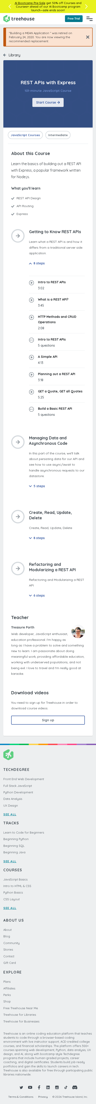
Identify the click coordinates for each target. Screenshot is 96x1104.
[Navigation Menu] (89, 18)
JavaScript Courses (25, 135)
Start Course (46, 102)
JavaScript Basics (15, 879)
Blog (6, 936)
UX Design (10, 805)
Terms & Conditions (20, 1096)
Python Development (18, 792)
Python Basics (13, 892)
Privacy (43, 1096)
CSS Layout (11, 899)
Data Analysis (12, 799)
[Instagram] (57, 1087)
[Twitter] (21, 1087)
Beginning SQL (14, 845)
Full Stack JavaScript (17, 786)
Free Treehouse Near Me (20, 1008)
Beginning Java (14, 852)
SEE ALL (10, 814)
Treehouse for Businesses (21, 1021)
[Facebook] (39, 1087)
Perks (7, 995)
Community (11, 943)
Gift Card (9, 963)
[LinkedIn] (48, 1087)
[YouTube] (30, 1087)
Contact (8, 956)
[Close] (86, 37)
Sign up (48, 720)
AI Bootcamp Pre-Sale (30, 3)
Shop (7, 1001)
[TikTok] (66, 1087)
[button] (10, 6)
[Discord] (75, 1087)
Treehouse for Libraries (19, 1014)
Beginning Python (16, 839)
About (7, 929)
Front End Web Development (23, 779)
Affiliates (9, 988)
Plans (6, 981)
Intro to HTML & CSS (17, 886)
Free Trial (74, 18)
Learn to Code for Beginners (23, 832)
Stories (8, 949)
